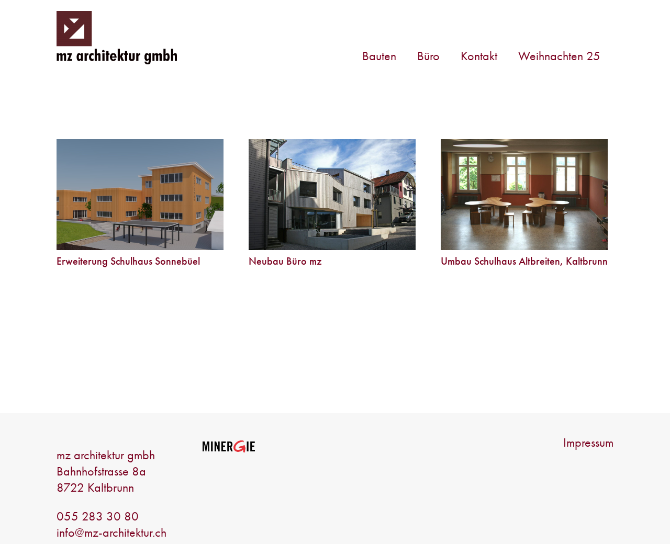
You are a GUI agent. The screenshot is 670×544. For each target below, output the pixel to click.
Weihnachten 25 (559, 56)
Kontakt (479, 56)
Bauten (379, 56)
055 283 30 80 (98, 516)
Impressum (588, 442)
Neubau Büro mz (285, 261)
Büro (428, 56)
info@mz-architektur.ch (111, 532)
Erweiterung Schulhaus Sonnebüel (128, 261)
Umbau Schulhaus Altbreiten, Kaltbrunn (524, 261)
